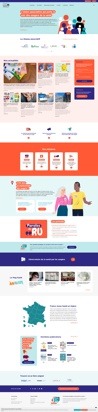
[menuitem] (88, 1)
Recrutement (32, 398)
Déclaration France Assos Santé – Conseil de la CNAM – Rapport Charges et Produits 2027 (71, 359)
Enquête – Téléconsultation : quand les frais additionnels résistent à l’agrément (52, 359)
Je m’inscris (84, 81)
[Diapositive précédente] (21, 46)
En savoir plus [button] (71, 247)
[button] (93, 5)
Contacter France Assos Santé (16, 401)
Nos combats (39, 5)
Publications (71, 5)
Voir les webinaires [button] (81, 96)
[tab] (46, 51)
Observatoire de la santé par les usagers (37, 402)
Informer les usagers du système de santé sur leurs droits (41, 163)
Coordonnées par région (15, 403)
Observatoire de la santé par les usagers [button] (68, 388)
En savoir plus (65, 402)
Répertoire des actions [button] (28, 362)
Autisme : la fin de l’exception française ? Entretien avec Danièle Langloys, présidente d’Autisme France (35, 284)
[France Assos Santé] (6, 5)
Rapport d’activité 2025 (71, 345)
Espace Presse (87, 1)
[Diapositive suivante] (76, 46)
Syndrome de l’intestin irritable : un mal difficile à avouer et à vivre (83, 283)
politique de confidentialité (86, 76)
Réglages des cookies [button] (92, 409)
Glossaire (32, 403)
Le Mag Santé (65, 5)
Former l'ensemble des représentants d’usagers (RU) (27, 163)
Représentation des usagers (49, 5)
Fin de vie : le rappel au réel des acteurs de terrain (67, 283)
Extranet (93, 1)
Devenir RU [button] (22, 209)
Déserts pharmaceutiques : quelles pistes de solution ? (50, 283)
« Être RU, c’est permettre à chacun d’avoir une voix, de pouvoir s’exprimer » (64, 227)
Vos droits (58, 5)
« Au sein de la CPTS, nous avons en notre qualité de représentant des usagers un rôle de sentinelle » (64, 232)
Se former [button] (42, 209)
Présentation (32, 5)
